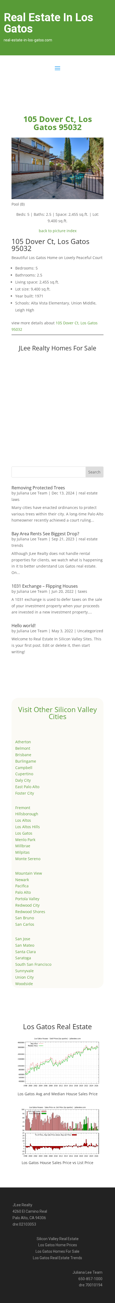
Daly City (23, 780)
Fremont (22, 807)
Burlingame (25, 761)
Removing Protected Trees (38, 488)
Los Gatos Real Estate (57, 1026)
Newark (22, 879)
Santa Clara (25, 951)
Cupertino (24, 773)
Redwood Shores (30, 911)
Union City (24, 977)
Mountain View (28, 873)
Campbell (23, 767)
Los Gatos (23, 833)
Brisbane (23, 754)
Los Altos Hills (27, 826)
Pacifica (22, 885)
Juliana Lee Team (32, 493)
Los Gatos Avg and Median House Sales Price (58, 1093)
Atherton (23, 741)
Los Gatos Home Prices (57, 1245)
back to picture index (57, 230)
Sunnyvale (24, 970)
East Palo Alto (27, 786)
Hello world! (23, 626)
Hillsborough (26, 813)
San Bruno (24, 917)
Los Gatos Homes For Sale (57, 1251)
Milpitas (22, 852)
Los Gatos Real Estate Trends (57, 1258)
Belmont (22, 748)
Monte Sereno (27, 858)
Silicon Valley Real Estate (58, 1239)
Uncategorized (90, 630)
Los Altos (23, 820)
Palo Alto (23, 892)
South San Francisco (33, 964)
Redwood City (27, 905)
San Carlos (24, 924)
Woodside (24, 983)
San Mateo (24, 945)
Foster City (24, 793)
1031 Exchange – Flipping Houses (44, 586)
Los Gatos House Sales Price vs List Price (57, 1162)
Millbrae (22, 845)
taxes (82, 591)
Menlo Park (25, 839)
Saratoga (23, 957)
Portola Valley (27, 898)
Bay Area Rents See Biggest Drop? (45, 534)
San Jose (22, 938)
